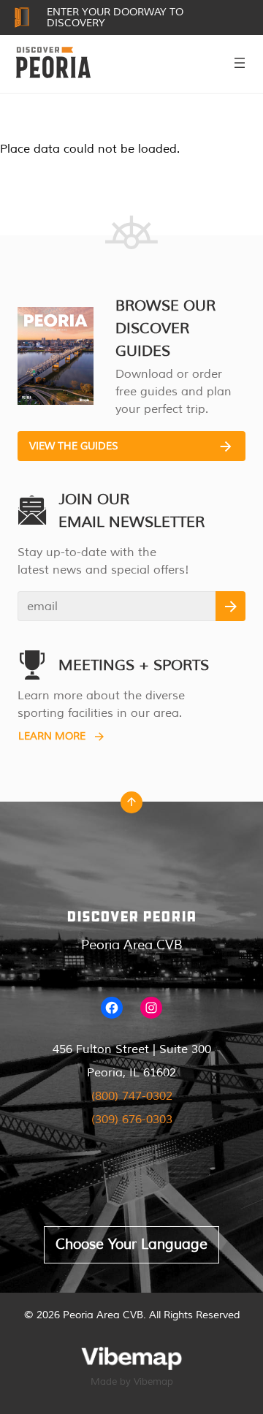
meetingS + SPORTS (133, 665)
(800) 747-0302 (131, 1096)
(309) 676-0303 (131, 1119)
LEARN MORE (51, 736)
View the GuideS (73, 446)
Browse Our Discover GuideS (165, 328)
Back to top (131, 806)
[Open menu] (239, 63)
